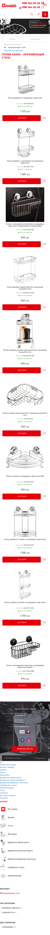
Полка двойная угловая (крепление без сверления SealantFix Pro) (25, 351)
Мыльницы (4, 775)
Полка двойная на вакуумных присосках (25, 98)
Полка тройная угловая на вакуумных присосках (25, 602)
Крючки (3, 770)
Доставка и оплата (8, 795)
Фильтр (12, 39)
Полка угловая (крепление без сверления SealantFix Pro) (25, 414)
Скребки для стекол (8, 785)
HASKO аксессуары (8, 765)
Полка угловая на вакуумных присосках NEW (25, 476)
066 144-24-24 (31, 3)
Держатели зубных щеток (11, 778)
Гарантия (4, 793)
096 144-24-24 (31, 7)
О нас (2, 790)
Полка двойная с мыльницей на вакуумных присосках (25, 162)
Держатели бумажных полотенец (14, 783)
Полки (2, 772)
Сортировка (35, 39)
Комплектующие (7, 788)
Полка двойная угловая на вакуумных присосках (25, 539)
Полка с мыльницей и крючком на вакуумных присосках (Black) (25, 666)
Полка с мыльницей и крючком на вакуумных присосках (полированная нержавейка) (25, 225)
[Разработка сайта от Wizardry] (40, 758)
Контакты (4, 798)
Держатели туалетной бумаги (12, 780)
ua (1, 762)
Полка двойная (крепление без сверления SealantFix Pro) (25, 288)
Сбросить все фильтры (13, 50)
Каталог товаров (7, 767)
